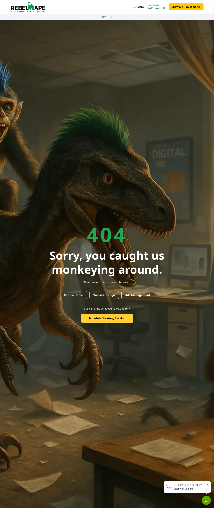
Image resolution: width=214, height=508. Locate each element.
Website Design (104, 295)
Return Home (73, 295)
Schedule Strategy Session (107, 318)
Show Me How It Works (186, 7)
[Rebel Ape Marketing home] (28, 7)
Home (103, 16)
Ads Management (137, 295)
